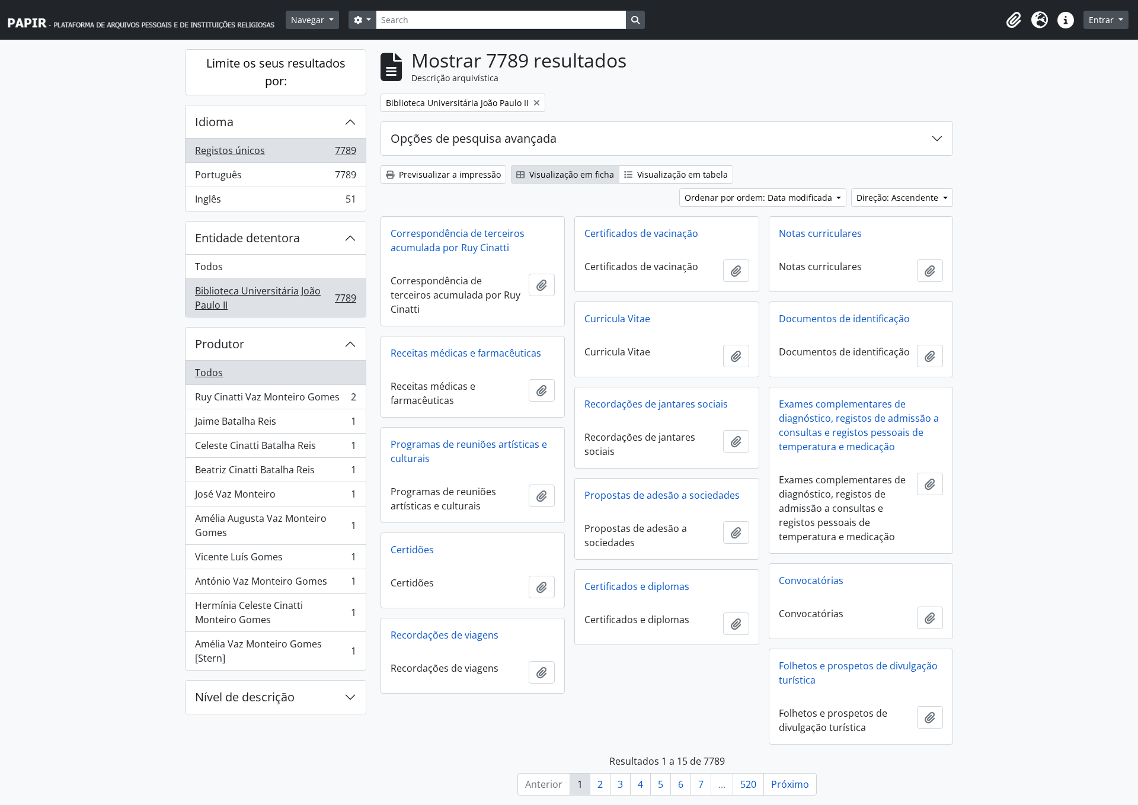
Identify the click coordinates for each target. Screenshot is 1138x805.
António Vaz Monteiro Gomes (275, 584)
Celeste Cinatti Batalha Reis (275, 448)
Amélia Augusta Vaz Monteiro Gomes (275, 525)
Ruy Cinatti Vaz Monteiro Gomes (275, 399)
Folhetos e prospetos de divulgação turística (858, 673)
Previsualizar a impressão (449, 174)
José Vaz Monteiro (275, 497)
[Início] (146, 20)
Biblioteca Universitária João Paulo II (275, 298)
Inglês (275, 202)
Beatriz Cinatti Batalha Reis (275, 472)
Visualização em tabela (681, 174)
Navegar (309, 19)
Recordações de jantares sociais (656, 403)
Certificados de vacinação (641, 233)
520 (748, 784)
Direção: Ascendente (898, 197)
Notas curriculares (820, 233)
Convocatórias (811, 580)
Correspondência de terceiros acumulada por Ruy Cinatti (458, 240)
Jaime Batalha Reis (275, 424)
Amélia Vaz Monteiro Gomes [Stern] (275, 651)
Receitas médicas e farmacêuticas (466, 353)
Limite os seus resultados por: (276, 72)
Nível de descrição (245, 697)
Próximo (790, 784)
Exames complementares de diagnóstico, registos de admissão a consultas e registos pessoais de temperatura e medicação (859, 425)
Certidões (412, 549)
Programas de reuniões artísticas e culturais (469, 451)
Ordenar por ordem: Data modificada (760, 197)
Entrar (1102, 19)
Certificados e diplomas (636, 586)
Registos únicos (275, 153)
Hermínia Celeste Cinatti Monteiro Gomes (275, 612)
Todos (209, 266)
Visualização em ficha (570, 174)
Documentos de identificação (844, 318)
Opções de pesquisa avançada (474, 138)
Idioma (214, 122)
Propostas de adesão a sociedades (662, 495)
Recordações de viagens (444, 635)
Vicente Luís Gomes (275, 559)
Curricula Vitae (617, 318)
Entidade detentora (247, 238)
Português (275, 177)
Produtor (219, 344)
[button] (1013, 20)
